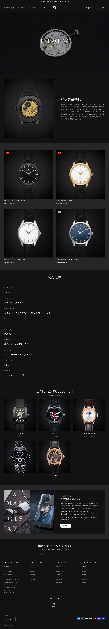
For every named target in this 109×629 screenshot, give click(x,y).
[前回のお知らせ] (5, 1)
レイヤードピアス (8, 590)
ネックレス (32, 577)
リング (31, 566)
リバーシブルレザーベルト (10, 577)
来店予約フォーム (86, 566)
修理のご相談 (59, 582)
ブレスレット (33, 574)
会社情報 (84, 571)
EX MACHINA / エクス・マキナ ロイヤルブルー (68, 259)
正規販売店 (84, 569)
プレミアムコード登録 (61, 577)
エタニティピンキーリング (10, 587)
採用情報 (84, 574)
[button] (13, 8)
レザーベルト (33, 579)
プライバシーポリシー (87, 579)
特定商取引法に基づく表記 (62, 571)
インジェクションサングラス (10, 582)
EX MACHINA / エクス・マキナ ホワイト (14, 259)
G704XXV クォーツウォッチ (10, 574)
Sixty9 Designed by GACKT (10, 584)
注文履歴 (58, 574)
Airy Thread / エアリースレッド (11, 592)
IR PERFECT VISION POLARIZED (12, 579)
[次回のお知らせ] (104, 1)
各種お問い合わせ (86, 582)
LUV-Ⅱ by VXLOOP (8, 571)
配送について (59, 566)
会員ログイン (59, 579)
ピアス (31, 569)
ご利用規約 (84, 577)
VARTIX (10, 625)
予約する (65, 525)
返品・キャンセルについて (62, 569)
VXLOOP (6, 569)
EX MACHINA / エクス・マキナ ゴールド (66, 201)
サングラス (32, 571)
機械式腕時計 (7, 566)
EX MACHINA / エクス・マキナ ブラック (14, 201)
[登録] (68, 554)
